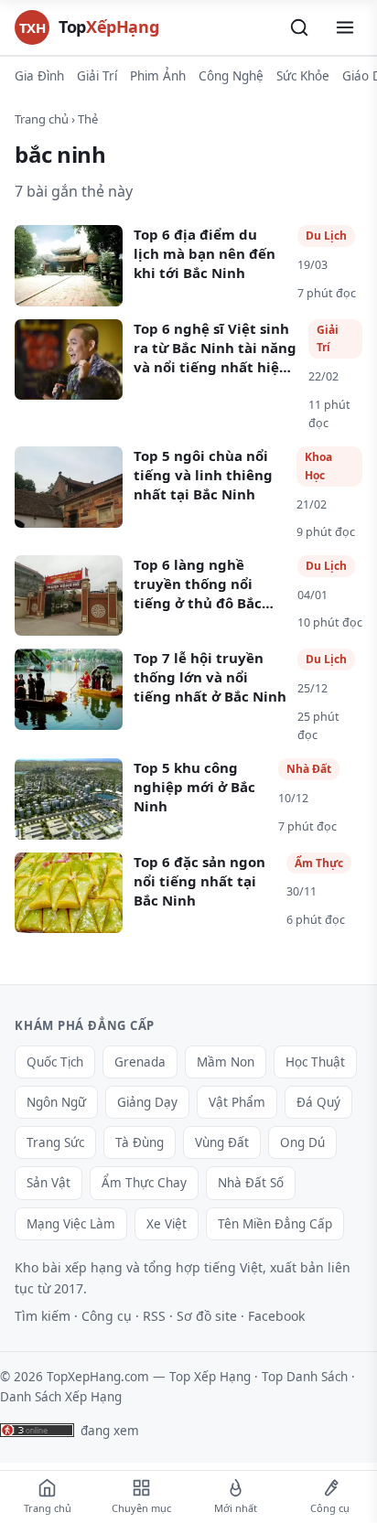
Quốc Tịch (55, 1062)
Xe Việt (166, 1224)
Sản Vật (48, 1182)
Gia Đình (39, 76)
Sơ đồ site (207, 1316)
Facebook (276, 1316)
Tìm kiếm (42, 1316)
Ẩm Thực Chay (144, 1182)
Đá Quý (318, 1102)
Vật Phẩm (237, 1102)
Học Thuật (315, 1062)
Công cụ (106, 1316)
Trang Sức (55, 1142)
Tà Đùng (139, 1142)
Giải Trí (97, 76)
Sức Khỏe (302, 76)
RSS (154, 1316)
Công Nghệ (231, 76)
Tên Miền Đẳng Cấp (275, 1224)
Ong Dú (302, 1142)
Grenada (140, 1062)
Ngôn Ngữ (56, 1102)
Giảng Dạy (147, 1102)
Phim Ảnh (158, 76)
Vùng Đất (222, 1142)
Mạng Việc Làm (71, 1224)
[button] (299, 27)
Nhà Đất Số (251, 1182)
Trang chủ (42, 119)
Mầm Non (225, 1062)
